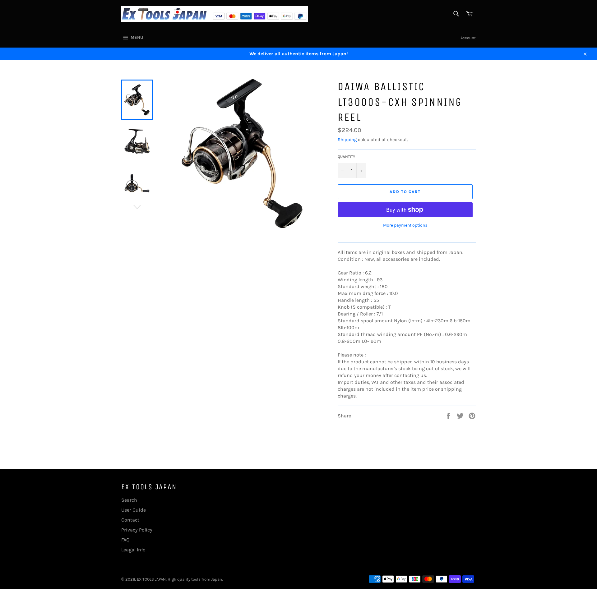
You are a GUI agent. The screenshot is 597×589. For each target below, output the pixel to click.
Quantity (346, 156)
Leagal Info (133, 550)
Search (129, 500)
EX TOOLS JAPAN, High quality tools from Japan (179, 579)
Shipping (347, 139)
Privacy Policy (136, 530)
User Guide (133, 510)
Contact (130, 520)
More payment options (405, 225)
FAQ (125, 540)
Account (468, 37)
